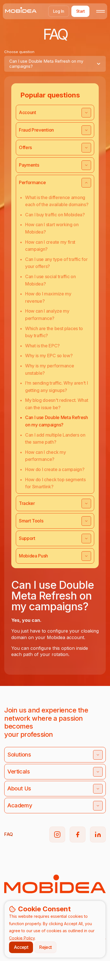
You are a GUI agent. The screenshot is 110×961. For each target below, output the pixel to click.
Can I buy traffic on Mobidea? (55, 214)
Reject (45, 947)
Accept (21, 947)
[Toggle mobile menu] (100, 11)
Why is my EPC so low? (48, 355)
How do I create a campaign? (54, 469)
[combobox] (55, 64)
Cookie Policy (22, 938)
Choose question (19, 51)
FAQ (8, 834)
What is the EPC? (42, 345)
